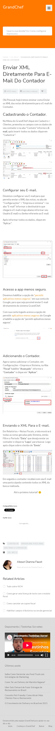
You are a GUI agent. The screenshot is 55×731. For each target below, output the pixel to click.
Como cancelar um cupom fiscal (21, 603)
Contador (13, 543)
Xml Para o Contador (15, 548)
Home (5, 57)
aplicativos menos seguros (25, 315)
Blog (50, 726)
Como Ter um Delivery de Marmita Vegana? (25, 682)
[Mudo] (42, 655)
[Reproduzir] (8, 655)
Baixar (41, 726)
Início (10, 726)
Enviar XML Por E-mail (32, 543)
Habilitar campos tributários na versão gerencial (29, 610)
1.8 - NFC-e (14, 57)
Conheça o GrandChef (26, 726)
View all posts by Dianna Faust (30, 567)
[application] (27, 645)
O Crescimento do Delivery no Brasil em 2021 (26, 703)
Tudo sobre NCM (15, 586)
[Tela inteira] (46, 655)
